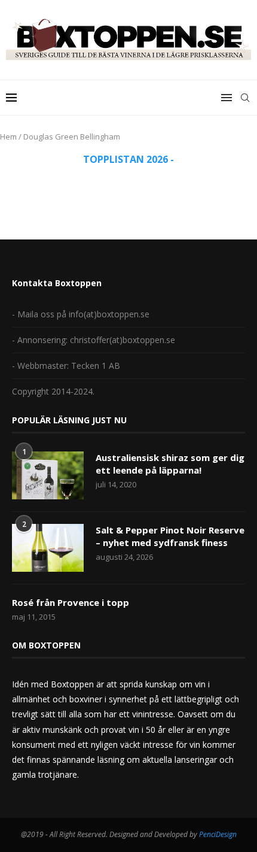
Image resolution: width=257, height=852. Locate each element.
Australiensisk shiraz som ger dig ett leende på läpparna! (170, 463)
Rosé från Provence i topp (70, 602)
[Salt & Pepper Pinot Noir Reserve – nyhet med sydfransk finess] (48, 548)
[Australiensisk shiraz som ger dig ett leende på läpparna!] (48, 475)
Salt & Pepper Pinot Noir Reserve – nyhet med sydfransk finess (170, 536)
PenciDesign (218, 834)
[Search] (245, 97)
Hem (8, 136)
